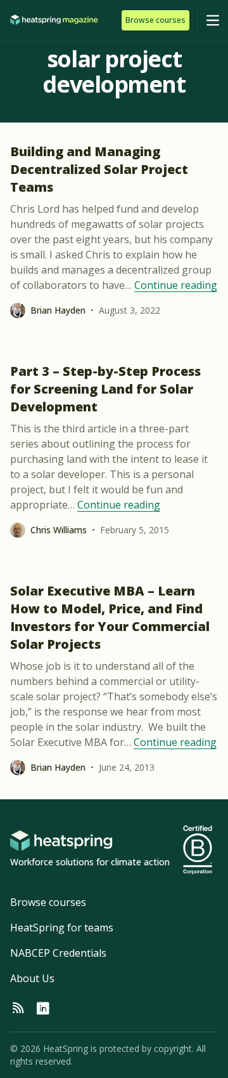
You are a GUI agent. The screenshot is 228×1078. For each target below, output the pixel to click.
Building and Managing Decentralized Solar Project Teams (99, 169)
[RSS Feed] (17, 1008)
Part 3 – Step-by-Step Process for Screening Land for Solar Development (105, 389)
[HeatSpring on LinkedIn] (43, 1008)
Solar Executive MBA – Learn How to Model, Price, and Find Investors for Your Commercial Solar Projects (110, 617)
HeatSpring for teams (61, 928)
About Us (32, 978)
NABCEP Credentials (58, 953)
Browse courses (48, 902)
